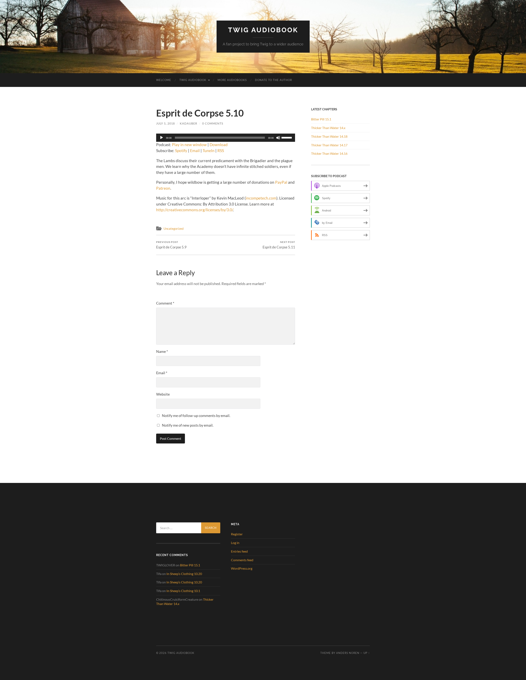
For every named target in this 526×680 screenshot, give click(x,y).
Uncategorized (173, 228)
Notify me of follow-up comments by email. (196, 415)
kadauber (188, 123)
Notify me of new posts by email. (187, 425)
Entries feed (239, 551)
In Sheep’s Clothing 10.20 (184, 574)
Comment (165, 303)
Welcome (163, 80)
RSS (220, 150)
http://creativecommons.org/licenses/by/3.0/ (194, 209)
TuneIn (209, 150)
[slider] (287, 137)
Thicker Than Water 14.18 (329, 136)
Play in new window (189, 144)
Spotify (181, 150)
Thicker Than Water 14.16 (329, 153)
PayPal (281, 182)
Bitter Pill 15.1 (321, 119)
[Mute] (278, 138)
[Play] (161, 138)
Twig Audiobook (263, 30)
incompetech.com (261, 198)
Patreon (163, 188)
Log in (235, 543)
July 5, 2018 (165, 123)
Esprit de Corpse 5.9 (171, 244)
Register (237, 534)
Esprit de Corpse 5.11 (279, 244)
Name (162, 351)
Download (219, 144)
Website (163, 394)
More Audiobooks (232, 80)
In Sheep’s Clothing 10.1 (183, 591)
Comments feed (242, 560)
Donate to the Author (273, 80)
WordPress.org (241, 568)
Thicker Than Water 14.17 (329, 145)
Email (195, 150)
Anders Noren (347, 653)
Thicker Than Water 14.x (328, 128)
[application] (225, 138)
